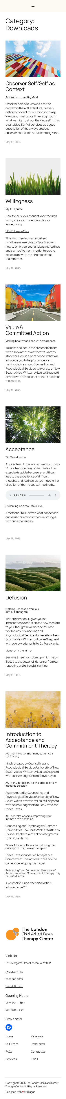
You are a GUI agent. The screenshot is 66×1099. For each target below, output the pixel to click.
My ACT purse (14, 209)
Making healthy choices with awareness (31, 341)
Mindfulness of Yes (17, 231)
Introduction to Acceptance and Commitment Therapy (31, 740)
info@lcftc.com (14, 986)
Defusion (16, 598)
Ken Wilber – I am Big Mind (22, 97)
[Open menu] (33, 6)
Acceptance (20, 449)
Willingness (19, 201)
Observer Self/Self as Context (30, 86)
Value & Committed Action (27, 330)
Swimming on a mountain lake (24, 506)
